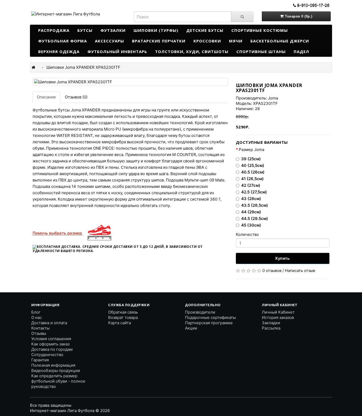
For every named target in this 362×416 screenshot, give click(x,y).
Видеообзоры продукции (55, 370)
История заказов (278, 317)
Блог (36, 312)
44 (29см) (251, 211)
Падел (301, 51)
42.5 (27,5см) (254, 191)
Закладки (271, 322)
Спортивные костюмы (259, 30)
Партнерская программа (208, 322)
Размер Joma (251, 149)
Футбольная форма (62, 41)
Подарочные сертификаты (210, 317)
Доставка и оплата (49, 322)
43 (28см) (251, 198)
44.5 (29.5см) (254, 218)
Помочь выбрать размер (58, 233)
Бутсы (84, 30)
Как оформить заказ (50, 343)
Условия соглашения (51, 338)
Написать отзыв (300, 270)
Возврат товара (123, 317)
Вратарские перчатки (159, 41)
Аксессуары (109, 41)
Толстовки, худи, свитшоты (191, 51)
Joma (273, 98)
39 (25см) (251, 158)
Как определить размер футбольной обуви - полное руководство (58, 381)
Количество (247, 234)
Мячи (235, 41)
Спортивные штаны (261, 51)
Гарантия (40, 359)
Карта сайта (119, 322)
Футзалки (113, 30)
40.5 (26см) (252, 172)
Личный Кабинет (278, 312)
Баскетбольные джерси (279, 41)
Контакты (40, 328)
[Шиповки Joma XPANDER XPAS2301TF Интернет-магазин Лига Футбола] (130, 82)
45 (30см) (251, 225)
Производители (200, 312)
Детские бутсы (204, 30)
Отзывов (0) (76, 96)
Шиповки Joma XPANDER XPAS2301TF (83, 67)
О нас (36, 317)
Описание (46, 96)
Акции (191, 328)
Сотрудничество (47, 354)
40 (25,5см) (252, 165)
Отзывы (38, 333)
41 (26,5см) (252, 178)
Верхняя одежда (59, 51)
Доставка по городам (52, 349)
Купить (282, 258)
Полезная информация (53, 365)
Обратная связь (123, 312)
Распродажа (53, 30)
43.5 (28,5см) (254, 205)
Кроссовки (207, 41)
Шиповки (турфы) (156, 30)
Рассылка (271, 328)
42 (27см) (250, 185)
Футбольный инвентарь (117, 51)
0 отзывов (271, 270)
